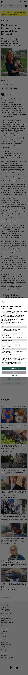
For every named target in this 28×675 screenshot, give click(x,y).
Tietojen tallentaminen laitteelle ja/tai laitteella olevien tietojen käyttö (11, 330)
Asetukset (14, 372)
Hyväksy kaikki (14, 369)
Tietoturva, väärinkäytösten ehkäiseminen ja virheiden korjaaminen (12, 351)
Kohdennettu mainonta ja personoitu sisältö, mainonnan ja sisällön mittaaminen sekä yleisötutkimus (12, 334)
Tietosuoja (14, 375)
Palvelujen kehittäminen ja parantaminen (12, 337)
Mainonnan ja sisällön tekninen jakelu (11, 355)
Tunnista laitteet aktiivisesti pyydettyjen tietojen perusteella (11, 345)
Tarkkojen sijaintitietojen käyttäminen (11, 342)
